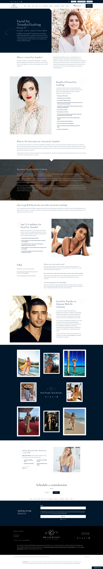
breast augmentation (49, 547)
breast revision (63, 547)
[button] (11, 1)
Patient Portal (81, 1)
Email (41, 505)
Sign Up (24, 468)
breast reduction (71, 547)
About (35, 499)
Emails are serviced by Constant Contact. (60, 513)
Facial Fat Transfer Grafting (39, 30)
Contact (71, 499)
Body (42, 499)
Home (18, 30)
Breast (38, 499)
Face (22, 30)
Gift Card (89, 1)
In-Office (47, 492)
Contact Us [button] (97, 567)
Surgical (27, 30)
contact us (72, 335)
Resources (56, 499)
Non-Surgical (50, 499)
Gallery (66, 499)
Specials (74, 1)
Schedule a (89, 6)
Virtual (56, 492)
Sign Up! (63, 516)
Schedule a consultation (51, 485)
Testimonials (61, 499)
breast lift (57, 547)
